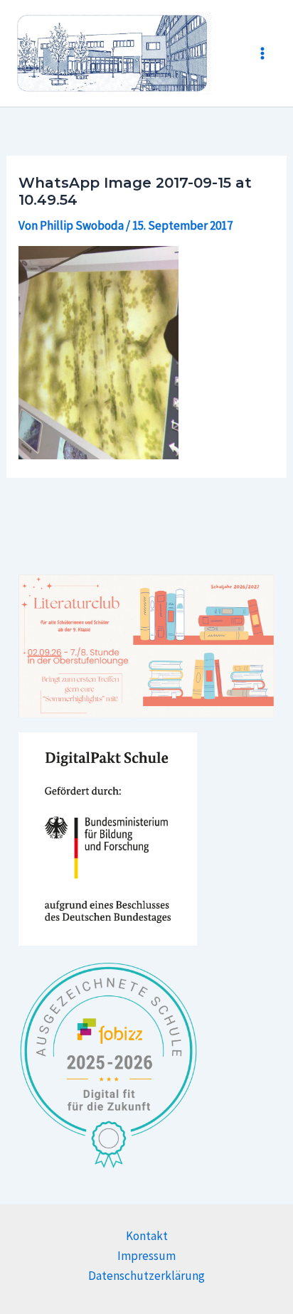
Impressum (146, 1256)
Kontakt (147, 1236)
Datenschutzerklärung (146, 1275)
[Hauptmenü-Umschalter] (263, 53)
